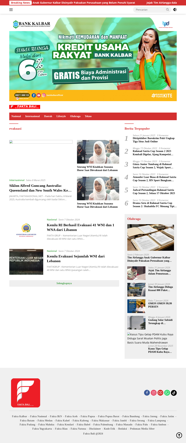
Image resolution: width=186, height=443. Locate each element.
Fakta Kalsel (63, 420)
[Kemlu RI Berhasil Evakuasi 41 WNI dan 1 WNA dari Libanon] (26, 230)
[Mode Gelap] (175, 10)
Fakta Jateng (150, 416)
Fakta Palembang (103, 424)
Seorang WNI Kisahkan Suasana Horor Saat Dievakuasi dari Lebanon (97, 169)
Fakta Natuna (78, 428)
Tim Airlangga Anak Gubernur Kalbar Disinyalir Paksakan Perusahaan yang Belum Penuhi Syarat (62, 2)
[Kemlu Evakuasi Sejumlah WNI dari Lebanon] (26, 262)
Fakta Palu (142, 424)
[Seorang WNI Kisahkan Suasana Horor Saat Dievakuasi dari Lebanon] (98, 152)
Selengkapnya (64, 283)
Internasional (32, 116)
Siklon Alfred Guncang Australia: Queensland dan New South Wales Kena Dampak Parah (40, 190)
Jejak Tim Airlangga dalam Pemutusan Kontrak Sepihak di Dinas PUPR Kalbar (159, 272)
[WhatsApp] (167, 393)
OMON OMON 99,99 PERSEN (160, 305)
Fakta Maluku (46, 424)
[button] (167, 9)
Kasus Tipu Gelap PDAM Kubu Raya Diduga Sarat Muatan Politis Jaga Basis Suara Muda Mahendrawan (160, 350)
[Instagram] (154, 393)
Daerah (48, 116)
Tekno (88, 116)
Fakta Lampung (157, 420)
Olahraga (75, 116)
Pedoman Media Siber (142, 428)
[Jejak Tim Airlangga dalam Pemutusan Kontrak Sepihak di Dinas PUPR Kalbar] (136, 273)
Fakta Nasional (38, 416)
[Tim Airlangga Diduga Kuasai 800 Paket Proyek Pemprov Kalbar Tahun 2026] (136, 289)
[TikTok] (174, 393)
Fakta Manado (124, 424)
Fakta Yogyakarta (42, 428)
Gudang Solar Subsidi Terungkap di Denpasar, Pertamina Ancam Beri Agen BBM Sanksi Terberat (161, 322)
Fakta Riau (61, 428)
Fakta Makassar (101, 420)
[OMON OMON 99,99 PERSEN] (136, 306)
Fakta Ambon (158, 424)
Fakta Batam (27, 420)
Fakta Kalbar (19, 416)
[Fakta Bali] (24, 106)
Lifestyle (61, 116)
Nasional (16, 116)
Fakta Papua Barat (108, 416)
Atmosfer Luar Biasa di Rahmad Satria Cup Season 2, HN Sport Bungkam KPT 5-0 (154, 179)
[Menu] (11, 10)
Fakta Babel (83, 424)
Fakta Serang (137, 420)
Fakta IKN (56, 416)
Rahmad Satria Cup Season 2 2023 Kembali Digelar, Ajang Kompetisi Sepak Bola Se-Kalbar (152, 153)
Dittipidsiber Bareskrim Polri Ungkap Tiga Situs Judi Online (154, 140)
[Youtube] (160, 393)
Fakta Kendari (65, 424)
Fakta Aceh (71, 416)
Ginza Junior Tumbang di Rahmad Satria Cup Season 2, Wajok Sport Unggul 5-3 (152, 166)
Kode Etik (109, 428)
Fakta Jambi (120, 420)
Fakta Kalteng (81, 420)
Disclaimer (95, 428)
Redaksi (122, 428)
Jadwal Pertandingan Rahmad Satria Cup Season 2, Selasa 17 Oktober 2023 (154, 192)
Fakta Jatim (167, 416)
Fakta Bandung (131, 416)
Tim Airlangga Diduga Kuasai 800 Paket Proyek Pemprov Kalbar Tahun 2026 (160, 289)
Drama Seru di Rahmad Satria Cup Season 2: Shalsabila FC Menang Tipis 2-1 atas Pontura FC (154, 205)
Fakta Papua (88, 416)
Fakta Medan (45, 420)
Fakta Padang (27, 424)
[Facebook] (147, 393)
